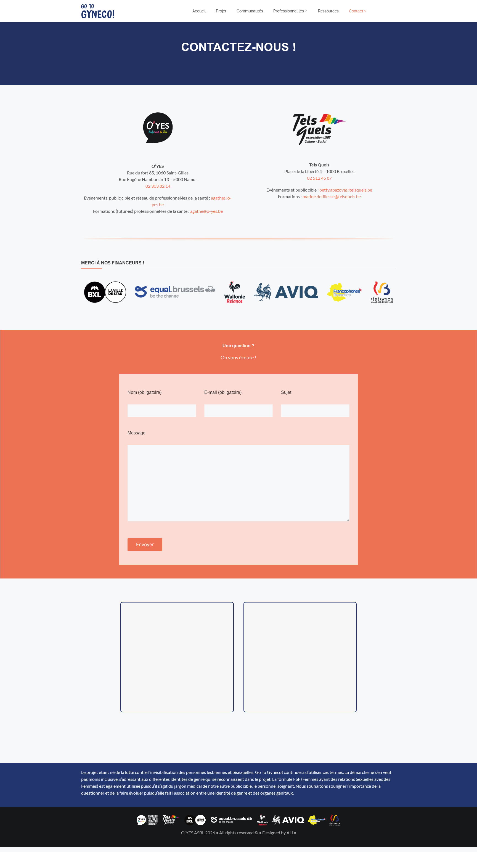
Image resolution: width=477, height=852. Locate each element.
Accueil (199, 11)
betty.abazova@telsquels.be (345, 189)
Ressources (328, 11)
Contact (356, 11)
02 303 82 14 (157, 186)
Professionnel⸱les (288, 11)
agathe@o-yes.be (206, 211)
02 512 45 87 (319, 178)
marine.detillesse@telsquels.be (332, 196)
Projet (221, 11)
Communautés (250, 11)
